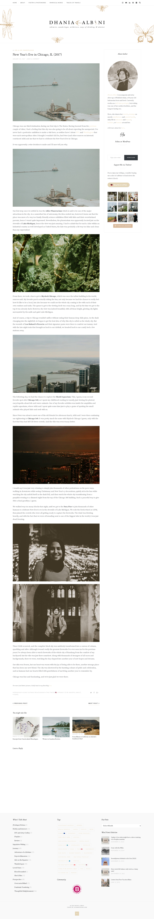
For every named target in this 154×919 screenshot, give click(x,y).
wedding (74, 872)
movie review (62, 849)
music (72, 849)
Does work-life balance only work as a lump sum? (124, 870)
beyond (128, 120)
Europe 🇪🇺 (61, 833)
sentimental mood (64, 857)
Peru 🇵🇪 (79, 849)
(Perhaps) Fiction (19, 825)
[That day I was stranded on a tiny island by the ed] (122, 207)
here (50, 686)
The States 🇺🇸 (51, 692)
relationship (88, 853)
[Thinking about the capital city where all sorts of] (133, 217)
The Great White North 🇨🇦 (66, 865)
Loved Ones (17, 868)
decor (91, 829)
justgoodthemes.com (80, 907)
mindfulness (117, 117)
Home (15, 2)
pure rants (62, 853)
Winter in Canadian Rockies (51, 739)
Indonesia (119, 120)
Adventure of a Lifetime (22, 852)
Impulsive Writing (19, 844)
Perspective (17, 880)
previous (92, 126)
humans (119, 123)
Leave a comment (33, 59)
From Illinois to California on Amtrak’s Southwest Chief (84, 738)
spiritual (76, 861)
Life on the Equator (21, 860)
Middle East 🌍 (63, 845)
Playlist (17, 837)
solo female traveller (81, 857)
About (22, 2)
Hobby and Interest (20, 829)
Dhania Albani (112, 95)
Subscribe (131, 157)
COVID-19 (83, 829)
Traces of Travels (73, 2)
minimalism (86, 845)
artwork (79, 825)
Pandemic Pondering (21, 887)
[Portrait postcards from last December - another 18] (133, 196)
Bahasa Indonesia (64, 829)
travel (16, 694)
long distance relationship (34, 692)
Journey (15, 848)
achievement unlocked (66, 825)
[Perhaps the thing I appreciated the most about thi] (112, 217)
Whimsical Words (56, 2)
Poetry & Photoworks (37, 2)
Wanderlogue (28, 50)
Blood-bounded (20, 872)
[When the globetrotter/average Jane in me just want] (122, 217)
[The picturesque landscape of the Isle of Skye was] (112, 207)
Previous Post (21, 703)
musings (132, 114)
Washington (88, 132)
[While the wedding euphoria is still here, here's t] (122, 196)
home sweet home (64, 837)
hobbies (110, 123)
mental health (130, 117)
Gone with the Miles (117, 848)
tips (81, 869)
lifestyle (76, 837)
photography (90, 849)
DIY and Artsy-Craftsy (22, 833)
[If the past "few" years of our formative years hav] (112, 196)
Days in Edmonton (20, 856)
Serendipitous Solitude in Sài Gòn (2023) (123, 858)
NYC (78, 132)
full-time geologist (122, 103)
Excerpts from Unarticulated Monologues (25, 739)
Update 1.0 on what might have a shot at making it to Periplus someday (125, 838)
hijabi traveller (84, 833)
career (75, 829)
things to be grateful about (70, 692)
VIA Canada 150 (63, 872)
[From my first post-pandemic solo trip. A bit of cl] (133, 207)
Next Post (93, 703)
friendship (18, 692)
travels (125, 114)
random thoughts (75, 853)
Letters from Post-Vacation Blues (121, 880)
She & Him (18, 50)
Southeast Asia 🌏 (64, 861)
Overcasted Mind (20, 883)
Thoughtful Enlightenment (23, 891)
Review (17, 841)
